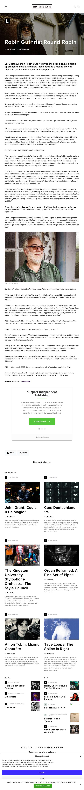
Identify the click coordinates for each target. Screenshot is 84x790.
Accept (42, 773)
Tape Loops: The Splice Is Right (58, 646)
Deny (42, 779)
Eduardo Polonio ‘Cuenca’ (52, 720)
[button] (81, 756)
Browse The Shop (43, 786)
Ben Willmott (11, 517)
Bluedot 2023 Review (54, 708)
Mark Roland (50, 517)
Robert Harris (11, 49)
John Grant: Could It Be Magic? (21, 509)
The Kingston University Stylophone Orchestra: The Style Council (18, 579)
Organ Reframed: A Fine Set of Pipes (61, 572)
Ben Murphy (50, 579)
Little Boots (10, 697)
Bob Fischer (10, 593)
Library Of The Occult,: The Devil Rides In (55, 687)
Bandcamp (26, 381)
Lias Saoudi (10, 707)
